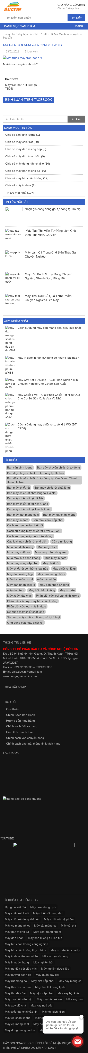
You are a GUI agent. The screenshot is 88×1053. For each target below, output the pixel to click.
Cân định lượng (62, 541)
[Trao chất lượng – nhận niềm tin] (13, 6)
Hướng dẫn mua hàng (20, 720)
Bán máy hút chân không (59, 514)
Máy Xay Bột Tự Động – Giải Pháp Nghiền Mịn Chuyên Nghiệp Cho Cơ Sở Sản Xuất (48, 381)
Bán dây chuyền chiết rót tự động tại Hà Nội (35, 473)
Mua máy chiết (47, 547)
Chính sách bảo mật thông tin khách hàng (33, 743)
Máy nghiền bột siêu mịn (21, 968)
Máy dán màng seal (20, 579)
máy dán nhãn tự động (54, 584)
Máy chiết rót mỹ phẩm (59, 919)
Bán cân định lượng (20, 467)
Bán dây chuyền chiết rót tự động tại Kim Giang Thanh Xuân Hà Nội (42, 480)
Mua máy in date (55, 557)
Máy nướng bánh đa (18, 974)
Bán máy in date (17, 520)
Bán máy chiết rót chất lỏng (52, 487)
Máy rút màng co (16, 980)
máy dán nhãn (46, 579)
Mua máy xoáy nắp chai (22, 563)
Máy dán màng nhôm (51, 574)
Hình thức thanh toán (20, 732)
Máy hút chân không (42, 590)
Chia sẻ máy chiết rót (19, 141)
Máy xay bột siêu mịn (18, 999)
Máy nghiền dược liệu (55, 968)
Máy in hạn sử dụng (55, 956)
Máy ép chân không (17, 1017)
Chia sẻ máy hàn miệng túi (22, 170)
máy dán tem (15, 590)
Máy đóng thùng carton (20, 1030)
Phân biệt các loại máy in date (26, 606)
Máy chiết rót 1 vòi (17, 913)
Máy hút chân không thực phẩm (25, 950)
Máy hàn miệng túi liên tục (45, 937)
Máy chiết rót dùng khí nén (22, 919)
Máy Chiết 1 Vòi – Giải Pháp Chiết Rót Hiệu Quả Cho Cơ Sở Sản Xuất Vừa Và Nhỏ (49, 396)
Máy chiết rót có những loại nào (27, 568)
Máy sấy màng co (70, 980)
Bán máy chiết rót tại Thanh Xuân (29, 509)
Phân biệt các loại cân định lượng (57, 595)
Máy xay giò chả (15, 1005)
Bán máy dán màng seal (23, 514)
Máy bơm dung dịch (43, 907)
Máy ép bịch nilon (53, 1011)
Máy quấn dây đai (47, 974)
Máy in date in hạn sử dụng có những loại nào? (48, 357)
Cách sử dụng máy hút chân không (30, 536)
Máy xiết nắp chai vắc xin (21, 1011)
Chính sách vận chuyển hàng (25, 737)
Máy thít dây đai (15, 993)
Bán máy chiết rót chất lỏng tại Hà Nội (31, 493)
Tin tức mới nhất (15, 192)
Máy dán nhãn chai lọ (21, 584)
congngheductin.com (23, 676)
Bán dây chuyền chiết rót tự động (58, 467)
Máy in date (67, 590)
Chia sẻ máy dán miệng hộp (23, 149)
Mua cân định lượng (20, 547)
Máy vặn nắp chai (41, 993)
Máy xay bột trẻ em (49, 999)
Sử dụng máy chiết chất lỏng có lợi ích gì (33, 617)
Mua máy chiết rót (18, 552)
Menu (78, 26)
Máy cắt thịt (68, 925)
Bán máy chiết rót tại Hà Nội (25, 498)
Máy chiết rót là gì (64, 568)
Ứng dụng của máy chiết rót (25, 622)
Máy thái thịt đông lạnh (50, 987)
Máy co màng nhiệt (17, 925)
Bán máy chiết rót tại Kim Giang (27, 503)
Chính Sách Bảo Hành (20, 714)
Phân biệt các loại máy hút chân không (32, 601)
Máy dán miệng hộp (20, 574)
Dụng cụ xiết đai (15, 907)
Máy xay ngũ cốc (41, 1005)
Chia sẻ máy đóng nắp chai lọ (24, 163)
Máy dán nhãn (14, 937)
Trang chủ (9, 34)
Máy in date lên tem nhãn (21, 956)
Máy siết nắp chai (42, 980)
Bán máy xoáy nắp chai (48, 520)
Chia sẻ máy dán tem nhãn (22, 156)
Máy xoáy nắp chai (19, 595)
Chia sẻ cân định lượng (20, 134)
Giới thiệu (12, 709)
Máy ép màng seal (17, 1024)
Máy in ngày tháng (17, 962)
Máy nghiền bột (43, 962)
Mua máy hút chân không (23, 557)
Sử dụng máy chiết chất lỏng (25, 611)
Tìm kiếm (76, 17)
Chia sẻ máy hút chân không (23, 178)
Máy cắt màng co (45, 925)
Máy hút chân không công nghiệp (26, 944)
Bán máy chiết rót (18, 487)
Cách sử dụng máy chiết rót (25, 525)
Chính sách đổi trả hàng (21, 726)
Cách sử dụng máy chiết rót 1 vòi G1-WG (34, 530)
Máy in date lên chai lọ (65, 950)
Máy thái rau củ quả (18, 987)
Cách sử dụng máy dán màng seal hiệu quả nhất (49, 327)
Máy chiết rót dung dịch (48, 913)
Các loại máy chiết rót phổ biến (27, 541)
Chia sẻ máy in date (18, 185)
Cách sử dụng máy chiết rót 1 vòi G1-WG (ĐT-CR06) (48, 426)
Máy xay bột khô (68, 993)
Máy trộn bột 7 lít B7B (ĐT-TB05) (36, 34)
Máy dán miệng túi (17, 931)
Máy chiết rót (51, 563)
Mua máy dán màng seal (51, 552)
